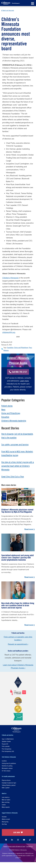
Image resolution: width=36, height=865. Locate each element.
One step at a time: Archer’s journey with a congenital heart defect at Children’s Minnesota (17, 466)
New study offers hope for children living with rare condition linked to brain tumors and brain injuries (17, 605)
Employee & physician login (9, 783)
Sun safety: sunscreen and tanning (15, 444)
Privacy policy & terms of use (16, 846)
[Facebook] (6, 840)
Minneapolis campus (7, 768)
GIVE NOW (16, 832)
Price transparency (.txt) (8, 751)
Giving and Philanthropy (21, 348)
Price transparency (6, 749)
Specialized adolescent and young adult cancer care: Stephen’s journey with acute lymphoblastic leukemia (17, 557)
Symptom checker (6, 741)
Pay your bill (5, 744)
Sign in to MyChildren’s (8, 739)
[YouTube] (24, 840)
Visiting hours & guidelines (9, 763)
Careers (4, 804)
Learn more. (24, 381)
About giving (5, 821)
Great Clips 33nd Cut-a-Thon (12, 476)
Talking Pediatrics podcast (8, 785)
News (3, 409)
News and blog (5, 802)
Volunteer (4, 817)
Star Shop (4, 824)
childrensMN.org (8, 332)
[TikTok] (30, 840)
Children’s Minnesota (10, 278)
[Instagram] (18, 840)
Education (5, 417)
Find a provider (6, 746)
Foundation (10, 348)
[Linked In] (12, 840)
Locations (4, 761)
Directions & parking (7, 766)
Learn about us (5, 797)
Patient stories (7, 406)
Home (5, 846)
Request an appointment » (18, 644)
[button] (32, 3)
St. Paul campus (6, 771)
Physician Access (6, 780)
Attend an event (6, 819)
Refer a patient (5, 787)
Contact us (29, 846)
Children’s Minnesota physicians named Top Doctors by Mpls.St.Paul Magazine (17, 510)
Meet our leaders (6, 800)
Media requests (6, 807)
